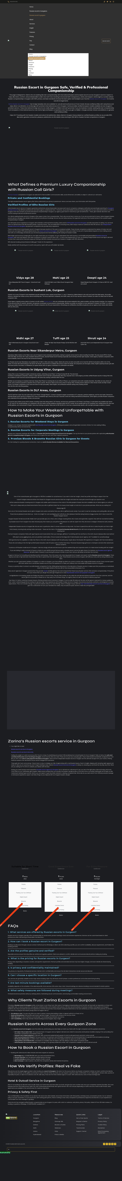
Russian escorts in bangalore (38, 11)
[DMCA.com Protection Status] (11, 1119)
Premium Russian (13, 195)
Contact (31, 45)
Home (31, 7)
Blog (30, 49)
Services (32, 24)
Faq (30, 40)
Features (32, 32)
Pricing (31, 36)
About (31, 19)
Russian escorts (48, 301)
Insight (31, 28)
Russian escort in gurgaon (37, 15)
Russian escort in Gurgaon (98, 99)
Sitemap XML (59, 1121)
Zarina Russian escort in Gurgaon (19, 104)
